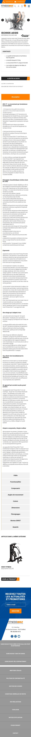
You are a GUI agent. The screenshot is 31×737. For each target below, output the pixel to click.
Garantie (15, 527)
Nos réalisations (15, 701)
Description (15, 97)
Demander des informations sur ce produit (12, 86)
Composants (15, 488)
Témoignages (15, 514)
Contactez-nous (20, 1)
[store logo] (7, 6)
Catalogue (15, 709)
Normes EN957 (16, 520)
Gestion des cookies (15, 686)
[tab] (15, 97)
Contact (15, 733)
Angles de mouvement (15, 495)
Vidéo (16, 475)
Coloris (15, 501)
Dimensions (16, 508)
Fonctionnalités (15, 482)
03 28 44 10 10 (9, 1)
